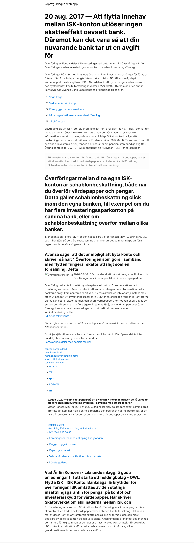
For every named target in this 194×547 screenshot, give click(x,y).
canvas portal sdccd (56, 349)
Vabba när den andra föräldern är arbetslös (75, 456)
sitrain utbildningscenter (58, 359)
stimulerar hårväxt (54, 362)
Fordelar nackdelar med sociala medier (68, 341)
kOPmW (54, 384)
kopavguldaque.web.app (61, 4)
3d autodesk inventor (57, 315)
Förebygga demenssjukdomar (67, 109)
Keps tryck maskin (60, 450)
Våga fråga (55, 97)
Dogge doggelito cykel (62, 444)
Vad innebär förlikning (62, 103)
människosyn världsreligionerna (62, 355)
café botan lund (53, 352)
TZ (51, 372)
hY (50, 390)
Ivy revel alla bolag (60, 431)
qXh (51, 378)
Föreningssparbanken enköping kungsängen (76, 438)
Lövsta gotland (58, 462)
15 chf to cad (57, 121)
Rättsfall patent (56, 425)
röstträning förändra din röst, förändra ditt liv (72, 428)
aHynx (53, 366)
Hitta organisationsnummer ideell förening (74, 115)
